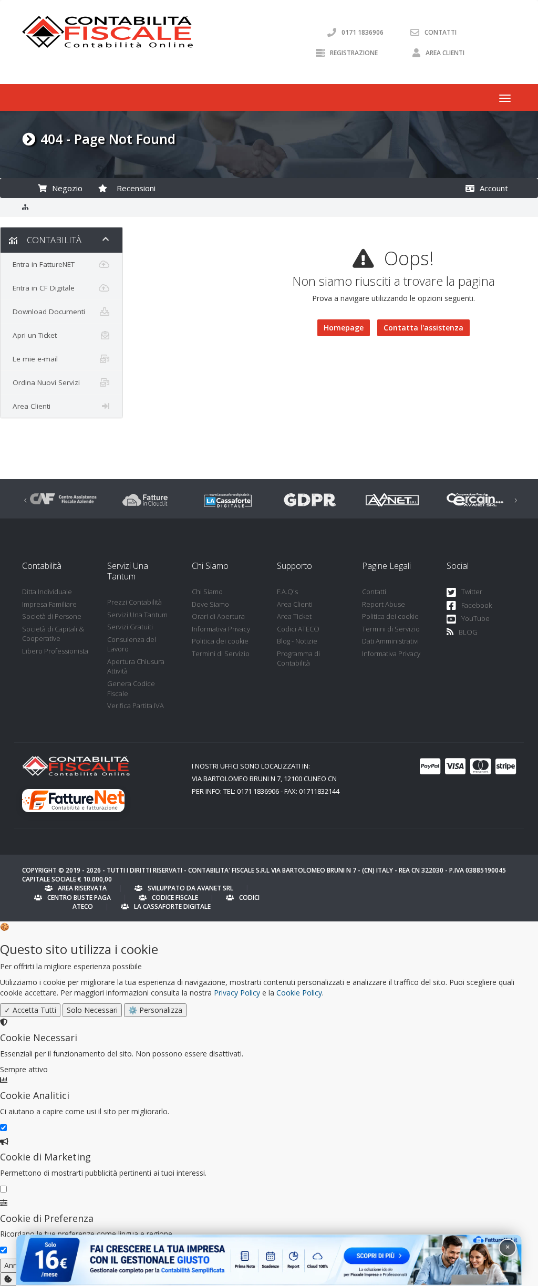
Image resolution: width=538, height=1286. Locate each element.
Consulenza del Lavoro (131, 644)
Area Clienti (445, 52)
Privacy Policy (237, 993)
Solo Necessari (92, 1010)
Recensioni (134, 188)
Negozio (65, 188)
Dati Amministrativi (390, 641)
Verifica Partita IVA (135, 705)
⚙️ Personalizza (155, 1010)
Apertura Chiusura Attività (135, 666)
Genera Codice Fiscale (131, 688)
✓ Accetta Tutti (30, 1010)
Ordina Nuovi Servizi (44, 382)
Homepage (344, 328)
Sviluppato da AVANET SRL (190, 888)
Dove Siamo (210, 604)
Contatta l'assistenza (423, 328)
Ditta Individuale (47, 591)
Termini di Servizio (221, 653)
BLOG (468, 632)
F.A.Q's (287, 591)
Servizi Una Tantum (137, 614)
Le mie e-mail (33, 359)
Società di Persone (51, 616)
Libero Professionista (55, 651)
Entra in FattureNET (41, 264)
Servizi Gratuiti (130, 626)
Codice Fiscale (175, 897)
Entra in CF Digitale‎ (41, 288)
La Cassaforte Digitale (172, 906)
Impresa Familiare (49, 604)
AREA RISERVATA (82, 888)
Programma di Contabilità (298, 658)
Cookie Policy (299, 993)
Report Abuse (383, 604)
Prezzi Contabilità (134, 602)
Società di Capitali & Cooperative (53, 634)
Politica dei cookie (220, 641)
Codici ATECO (298, 629)
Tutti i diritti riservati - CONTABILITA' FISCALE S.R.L (188, 870)
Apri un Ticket (32, 335)
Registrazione (354, 52)
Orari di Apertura (218, 616)
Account (491, 188)
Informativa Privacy (221, 629)
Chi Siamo (207, 591)
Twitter (471, 591)
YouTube (475, 618)
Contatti (441, 32)
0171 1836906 (363, 32)
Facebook (476, 605)
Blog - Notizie (297, 641)
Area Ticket (294, 616)
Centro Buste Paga (79, 897)
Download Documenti (46, 311)
